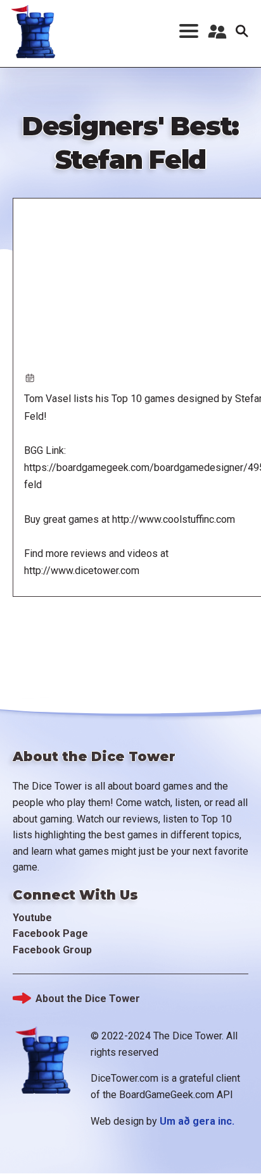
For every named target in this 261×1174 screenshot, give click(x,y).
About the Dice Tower (87, 999)
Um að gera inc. (197, 1121)
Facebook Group (52, 950)
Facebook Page (50, 933)
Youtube (32, 918)
